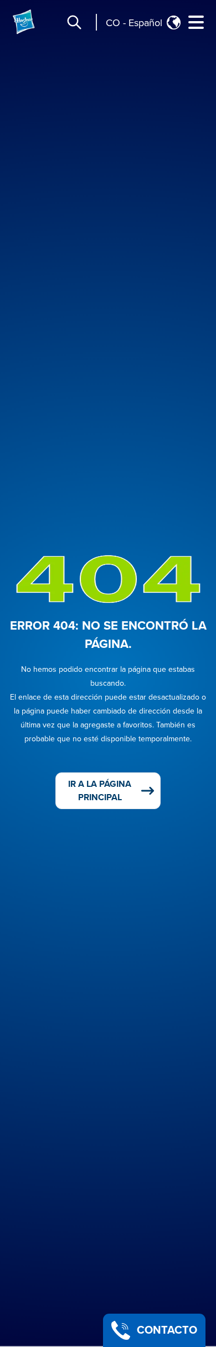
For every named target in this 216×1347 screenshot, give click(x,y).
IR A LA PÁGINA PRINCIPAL (99, 791)
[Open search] (74, 22)
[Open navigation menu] (196, 22)
